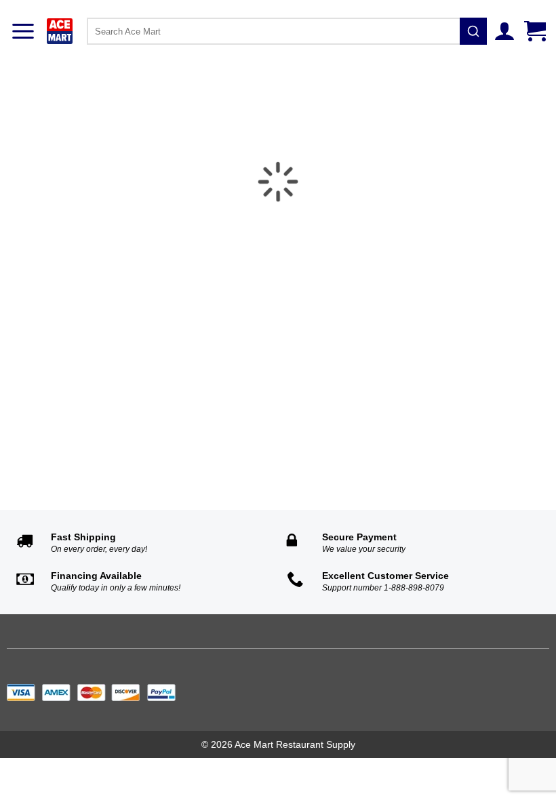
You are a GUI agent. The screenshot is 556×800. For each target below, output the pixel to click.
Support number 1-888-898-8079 (383, 588)
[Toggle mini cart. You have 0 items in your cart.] (536, 31)
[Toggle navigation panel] (23, 31)
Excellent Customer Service (385, 575)
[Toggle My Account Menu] (506, 31)
